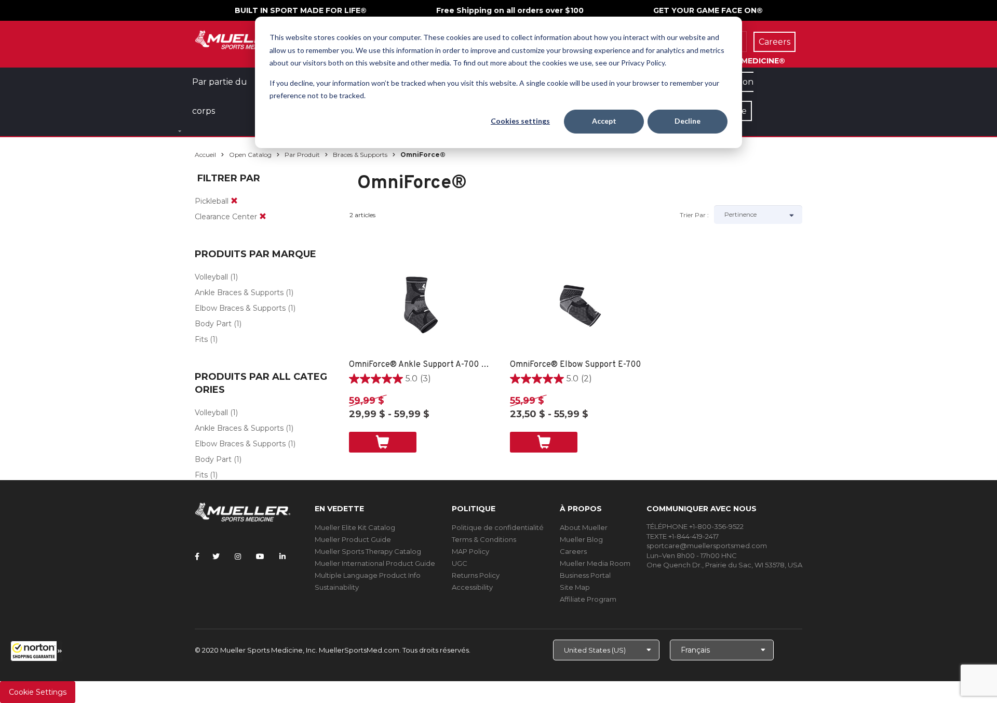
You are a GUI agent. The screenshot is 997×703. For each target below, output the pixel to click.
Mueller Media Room (595, 563)
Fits (201, 339)
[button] (36, 651)
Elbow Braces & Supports (240, 308)
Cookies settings (520, 120)
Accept (604, 120)
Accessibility (472, 587)
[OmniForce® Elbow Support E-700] (580, 307)
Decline (687, 120)
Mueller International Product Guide (375, 563)
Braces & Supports (360, 154)
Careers (573, 551)
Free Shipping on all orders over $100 (510, 10)
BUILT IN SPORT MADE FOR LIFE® (301, 10)
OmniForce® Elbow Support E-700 (575, 365)
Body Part (213, 323)
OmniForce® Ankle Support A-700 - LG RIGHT (419, 365)
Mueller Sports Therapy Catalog (368, 551)
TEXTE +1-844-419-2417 (682, 536)
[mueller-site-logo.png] (243, 39)
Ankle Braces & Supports (239, 292)
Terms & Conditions (484, 539)
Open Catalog (250, 154)
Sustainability (337, 587)
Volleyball (211, 277)
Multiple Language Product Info (368, 575)
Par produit (302, 154)
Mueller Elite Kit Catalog (355, 527)
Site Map (575, 587)
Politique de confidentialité (498, 527)
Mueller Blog (581, 539)
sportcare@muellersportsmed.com (706, 545)
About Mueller (584, 527)
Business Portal (585, 575)
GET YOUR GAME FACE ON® (708, 10)
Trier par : (694, 215)
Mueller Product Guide (353, 539)
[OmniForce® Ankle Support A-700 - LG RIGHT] (419, 307)
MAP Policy (470, 551)
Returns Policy (476, 575)
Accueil (205, 154)
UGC (459, 563)
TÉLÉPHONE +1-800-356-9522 (695, 526)
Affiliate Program (588, 599)
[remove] (234, 201)
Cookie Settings (37, 692)
